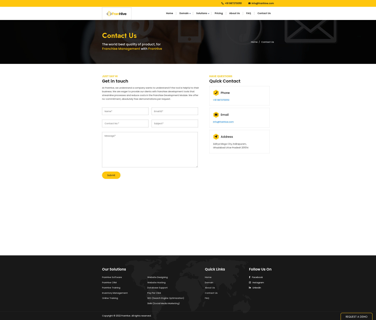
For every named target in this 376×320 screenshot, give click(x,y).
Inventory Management (115, 292)
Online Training (110, 298)
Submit (111, 175)
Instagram (258, 282)
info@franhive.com (263, 3)
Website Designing (157, 277)
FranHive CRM (109, 282)
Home (169, 13)
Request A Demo (356, 317)
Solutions (201, 13)
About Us (234, 13)
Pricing (219, 13)
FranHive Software (112, 277)
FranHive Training (111, 287)
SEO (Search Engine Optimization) (165, 298)
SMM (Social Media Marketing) (163, 303)
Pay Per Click (154, 292)
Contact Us (264, 13)
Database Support (157, 287)
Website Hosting (156, 282)
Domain (184, 13)
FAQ (248, 13)
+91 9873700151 (233, 3)
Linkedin (256, 287)
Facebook (257, 277)
